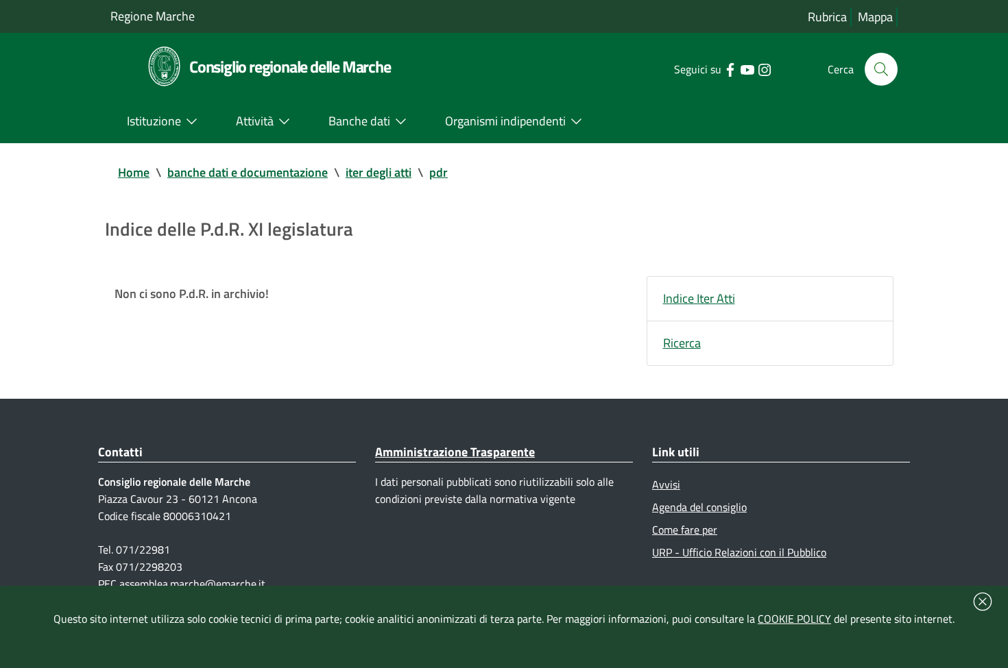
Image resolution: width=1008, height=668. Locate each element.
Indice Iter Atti (699, 298)
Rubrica (827, 17)
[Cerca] (881, 69)
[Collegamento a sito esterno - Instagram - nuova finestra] (764, 68)
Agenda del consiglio (699, 507)
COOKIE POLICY (794, 618)
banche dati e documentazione (247, 172)
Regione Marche (152, 16)
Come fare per (684, 529)
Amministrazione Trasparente (455, 452)
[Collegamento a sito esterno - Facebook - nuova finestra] (730, 68)
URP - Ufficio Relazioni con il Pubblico (739, 552)
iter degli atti (378, 172)
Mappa (875, 17)
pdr (438, 172)
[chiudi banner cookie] (983, 601)
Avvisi (666, 484)
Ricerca (682, 343)
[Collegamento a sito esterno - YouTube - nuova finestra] (747, 68)
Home (133, 172)
